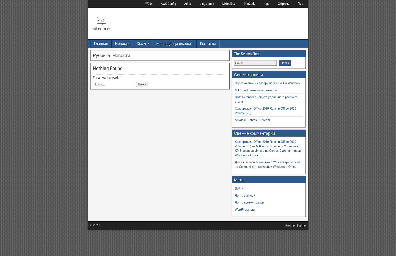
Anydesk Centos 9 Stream (252, 120)
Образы (283, 4)
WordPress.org (245, 209)
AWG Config (168, 4)
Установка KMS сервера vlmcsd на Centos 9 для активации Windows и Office (268, 151)
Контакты (208, 43)
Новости (122, 43)
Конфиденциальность (174, 43)
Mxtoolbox (229, 4)
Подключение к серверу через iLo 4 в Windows (267, 83)
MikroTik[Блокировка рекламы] (256, 90)
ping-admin (207, 4)
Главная (101, 43)
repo (267, 4)
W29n (149, 4)
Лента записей (245, 195)
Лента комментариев (249, 202)
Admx (188, 4)
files (300, 4)
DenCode (250, 4)
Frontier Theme (295, 225)
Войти (239, 188)
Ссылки (142, 43)
